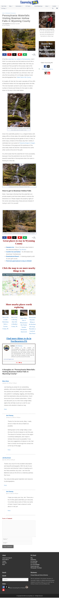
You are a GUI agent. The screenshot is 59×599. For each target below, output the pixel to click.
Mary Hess (5, 381)
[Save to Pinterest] (9, 54)
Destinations (18, 6)
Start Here (3, 6)
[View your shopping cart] (57, 8)
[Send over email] (25, 54)
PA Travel (28, 6)
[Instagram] (18, 362)
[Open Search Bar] (53, 8)
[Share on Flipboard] (20, 54)
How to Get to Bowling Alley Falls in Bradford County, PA (14, 321)
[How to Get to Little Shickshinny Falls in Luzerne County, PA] (5, 313)
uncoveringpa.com (9, 359)
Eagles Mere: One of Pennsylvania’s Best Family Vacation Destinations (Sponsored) (23, 325)
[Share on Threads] (14, 54)
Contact (54, 6)
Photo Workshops (38, 6)
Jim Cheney (9, 415)
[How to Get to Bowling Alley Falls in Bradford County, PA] (14, 313)
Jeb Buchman (6, 458)
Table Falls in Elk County (24, 77)
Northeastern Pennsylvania (10, 13)
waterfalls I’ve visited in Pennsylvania (19, 59)
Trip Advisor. (22, 249)
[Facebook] (16, 362)
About (46, 6)
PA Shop (3, 8)
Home (3, 13)
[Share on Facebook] (4, 54)
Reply (5, 409)
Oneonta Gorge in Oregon (27, 143)
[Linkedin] (21, 362)
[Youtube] (19, 362)
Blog (10, 6)
